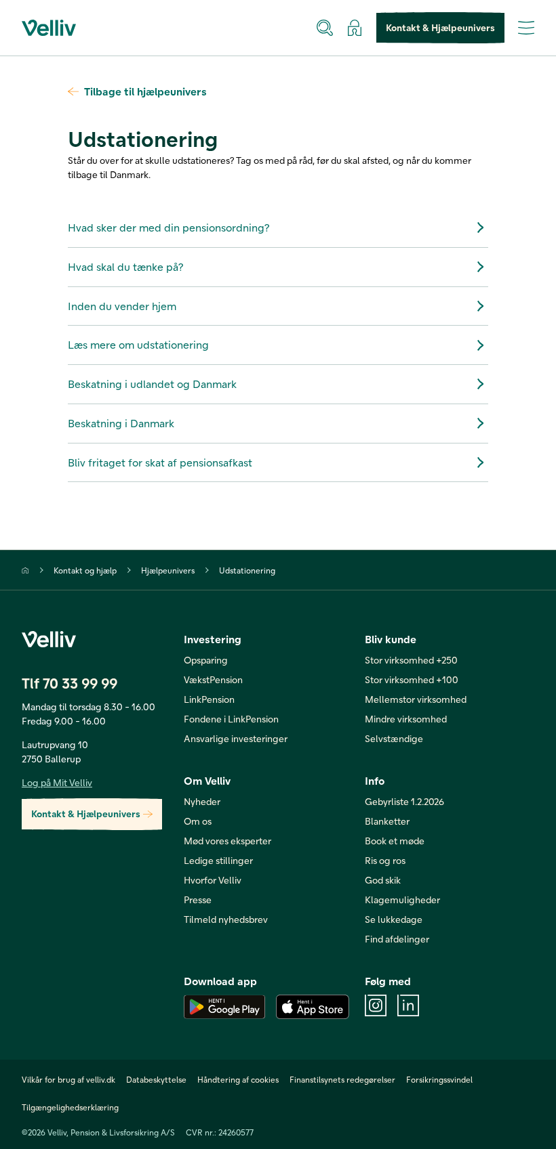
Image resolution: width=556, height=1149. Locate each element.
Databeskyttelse (156, 1079)
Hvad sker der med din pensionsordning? (168, 227)
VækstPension (213, 679)
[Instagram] (375, 1005)
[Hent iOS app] (312, 1007)
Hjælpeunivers (168, 570)
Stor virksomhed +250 (411, 660)
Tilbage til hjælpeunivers (145, 91)
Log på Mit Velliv (57, 782)
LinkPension (209, 699)
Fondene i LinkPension (231, 718)
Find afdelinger (397, 939)
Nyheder (202, 801)
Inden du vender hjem (122, 305)
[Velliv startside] (49, 28)
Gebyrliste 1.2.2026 (404, 801)
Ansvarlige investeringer (235, 738)
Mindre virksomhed (406, 718)
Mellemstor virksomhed (415, 699)
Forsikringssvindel (439, 1079)
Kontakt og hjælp (85, 570)
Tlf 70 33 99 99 (69, 682)
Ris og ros (385, 860)
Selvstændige (394, 738)
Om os (198, 821)
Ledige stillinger (218, 860)
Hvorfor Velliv (212, 880)
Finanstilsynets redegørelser (342, 1079)
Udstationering (247, 570)
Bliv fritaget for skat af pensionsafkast (160, 462)
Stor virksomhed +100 (411, 679)
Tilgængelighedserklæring (70, 1107)
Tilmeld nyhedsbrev (226, 919)
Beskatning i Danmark (121, 422)
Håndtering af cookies (238, 1079)
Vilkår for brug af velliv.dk (68, 1079)
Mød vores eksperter (227, 840)
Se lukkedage (393, 919)
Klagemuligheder (402, 899)
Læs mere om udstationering (138, 344)
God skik (383, 880)
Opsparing (206, 660)
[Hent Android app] (224, 1007)
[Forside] (25, 570)
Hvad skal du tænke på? (125, 266)
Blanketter (387, 821)
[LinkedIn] (408, 1005)
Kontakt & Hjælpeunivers (440, 27)
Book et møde (394, 840)
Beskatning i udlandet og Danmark (152, 383)
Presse (198, 899)
